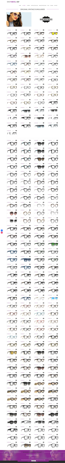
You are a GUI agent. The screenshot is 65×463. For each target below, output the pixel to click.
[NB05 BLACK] (39, 333)
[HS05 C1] (53, 225)
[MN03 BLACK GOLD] (53, 279)
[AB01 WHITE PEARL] (53, 140)
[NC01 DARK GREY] (12, 53)
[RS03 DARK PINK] (39, 91)
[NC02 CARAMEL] (25, 341)
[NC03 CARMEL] (53, 341)
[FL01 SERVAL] (25, 171)
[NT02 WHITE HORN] (39, 68)
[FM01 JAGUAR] (25, 209)
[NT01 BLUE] (12, 60)
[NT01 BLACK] (53, 53)
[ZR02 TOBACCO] (25, 434)
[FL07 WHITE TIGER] (39, 194)
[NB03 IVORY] (53, 318)
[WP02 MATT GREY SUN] (39, 418)
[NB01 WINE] (25, 302)
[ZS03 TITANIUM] (53, 122)
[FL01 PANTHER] (39, 171)
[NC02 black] (39, 341)
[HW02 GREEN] (39, 248)
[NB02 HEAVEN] (39, 310)
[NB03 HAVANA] (12, 325)
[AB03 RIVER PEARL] (12, 155)
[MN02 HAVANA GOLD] (39, 271)
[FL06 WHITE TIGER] (25, 186)
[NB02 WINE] (12, 310)
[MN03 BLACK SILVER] (39, 279)
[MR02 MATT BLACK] (39, 37)
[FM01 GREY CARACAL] (39, 209)
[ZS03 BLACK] (25, 122)
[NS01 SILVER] (53, 395)
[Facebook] (2, 230)
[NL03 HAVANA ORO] (53, 364)
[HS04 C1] (12, 225)
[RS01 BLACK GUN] (53, 76)
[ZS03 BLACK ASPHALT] (12, 122)
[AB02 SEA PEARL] (25, 147)
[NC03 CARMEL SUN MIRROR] (12, 349)
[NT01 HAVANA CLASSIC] (25, 60)
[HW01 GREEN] (39, 240)
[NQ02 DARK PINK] (39, 387)
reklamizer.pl (35, 461)
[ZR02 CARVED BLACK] (39, 434)
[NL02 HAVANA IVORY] (39, 356)
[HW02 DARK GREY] (53, 248)
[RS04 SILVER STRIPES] (39, 99)
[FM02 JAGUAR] (39, 217)
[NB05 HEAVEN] (12, 333)
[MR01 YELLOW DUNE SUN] (53, 29)
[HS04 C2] (25, 225)
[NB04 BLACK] (25, 325)
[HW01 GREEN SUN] (53, 240)
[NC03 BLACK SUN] (39, 349)
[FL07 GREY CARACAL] (25, 202)
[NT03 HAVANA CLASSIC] (25, 76)
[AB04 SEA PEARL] (25, 163)
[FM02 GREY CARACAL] (53, 217)
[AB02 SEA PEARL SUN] (39, 147)
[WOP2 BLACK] (12, 426)
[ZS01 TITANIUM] (39, 107)
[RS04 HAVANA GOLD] (25, 99)
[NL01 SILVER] (53, 349)
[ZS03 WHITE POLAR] (12, 130)
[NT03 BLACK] (53, 68)
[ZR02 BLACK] (53, 434)
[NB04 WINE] (39, 325)
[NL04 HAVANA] (53, 372)
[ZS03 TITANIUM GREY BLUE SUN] (39, 122)
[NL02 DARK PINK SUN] (39, 364)
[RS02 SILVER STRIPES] (12, 91)
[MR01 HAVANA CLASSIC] (39, 29)
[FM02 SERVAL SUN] (12, 217)
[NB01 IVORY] (39, 302)
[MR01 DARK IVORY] (25, 29)
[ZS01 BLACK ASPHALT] (53, 99)
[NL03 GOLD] (25, 372)
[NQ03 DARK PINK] (25, 395)
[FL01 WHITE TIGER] (12, 171)
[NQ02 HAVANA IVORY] (25, 387)
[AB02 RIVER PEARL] (12, 147)
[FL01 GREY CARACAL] (53, 171)
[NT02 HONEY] (25, 68)
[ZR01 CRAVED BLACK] (53, 426)
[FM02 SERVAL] (53, 209)
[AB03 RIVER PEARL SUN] (39, 155)
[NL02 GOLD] (12, 364)
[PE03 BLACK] (12, 418)
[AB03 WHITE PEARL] (53, 155)
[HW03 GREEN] (53, 256)
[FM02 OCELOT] (25, 217)
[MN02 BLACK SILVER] (53, 271)
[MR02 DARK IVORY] (25, 37)
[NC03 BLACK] (25, 349)
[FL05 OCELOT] (53, 178)
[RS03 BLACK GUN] (25, 91)
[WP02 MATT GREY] (25, 418)
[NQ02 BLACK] (53, 387)
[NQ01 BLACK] (12, 387)
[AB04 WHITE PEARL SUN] (39, 163)
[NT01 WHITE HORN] (39, 60)
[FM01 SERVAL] (39, 202)
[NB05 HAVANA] (25, 333)
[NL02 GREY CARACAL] (53, 356)
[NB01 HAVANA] (53, 302)
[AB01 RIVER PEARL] (12, 140)
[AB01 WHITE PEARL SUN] (39, 140)
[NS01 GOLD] (12, 403)
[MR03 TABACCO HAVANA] (53, 45)
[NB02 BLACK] (12, 318)
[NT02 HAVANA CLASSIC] (12, 68)
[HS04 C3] (39, 225)
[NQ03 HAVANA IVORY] (12, 395)
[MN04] (25, 287)
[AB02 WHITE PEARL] (53, 147)
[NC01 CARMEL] (12, 341)
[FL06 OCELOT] (12, 194)
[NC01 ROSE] (39, 53)
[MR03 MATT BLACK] (39, 45)
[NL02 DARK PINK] (25, 364)
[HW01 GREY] (25, 240)
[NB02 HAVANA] (53, 310)
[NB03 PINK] (39, 318)
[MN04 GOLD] (12, 287)
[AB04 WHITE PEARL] (12, 163)
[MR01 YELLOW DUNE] (12, 37)
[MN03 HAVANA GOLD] (25, 279)
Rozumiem (33, 460)
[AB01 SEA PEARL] (25, 140)
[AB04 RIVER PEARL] (53, 163)
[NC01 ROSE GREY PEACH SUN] (25, 53)
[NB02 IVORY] (25, 310)
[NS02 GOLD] (53, 403)
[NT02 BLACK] (53, 60)
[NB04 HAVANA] (53, 325)
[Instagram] (2, 232)
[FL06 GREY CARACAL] (25, 194)
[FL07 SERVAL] (53, 194)
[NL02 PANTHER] (25, 356)
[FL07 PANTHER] (12, 202)
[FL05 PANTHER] (39, 178)
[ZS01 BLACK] (12, 107)
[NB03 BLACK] (25, 318)
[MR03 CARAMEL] (25, 45)
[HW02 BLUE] (12, 256)
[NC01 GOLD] (53, 333)
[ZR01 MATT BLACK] (39, 426)
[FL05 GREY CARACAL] (12, 186)
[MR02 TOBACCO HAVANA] (53, 37)
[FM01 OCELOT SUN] (12, 209)
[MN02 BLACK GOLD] (12, 279)
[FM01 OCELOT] (53, 202)
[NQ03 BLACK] (39, 395)
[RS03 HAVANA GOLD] (53, 91)
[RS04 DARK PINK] (12, 99)
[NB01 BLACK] (12, 302)
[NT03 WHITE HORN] (39, 76)
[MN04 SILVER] (39, 287)
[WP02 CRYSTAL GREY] (53, 418)
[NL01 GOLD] (12, 356)
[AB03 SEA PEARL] (25, 155)
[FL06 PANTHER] (53, 186)
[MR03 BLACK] (12, 45)
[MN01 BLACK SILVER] (12, 271)
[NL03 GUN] (12, 372)
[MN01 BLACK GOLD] (25, 271)
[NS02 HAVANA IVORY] (39, 403)
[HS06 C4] (12, 240)
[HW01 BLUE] (12, 248)
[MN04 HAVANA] (53, 287)
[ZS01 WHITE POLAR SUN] (53, 107)
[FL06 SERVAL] (39, 186)
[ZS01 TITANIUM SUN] (25, 107)
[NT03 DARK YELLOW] (12, 76)
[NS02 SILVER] (25, 403)
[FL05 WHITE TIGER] (12, 178)
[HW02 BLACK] (39, 256)
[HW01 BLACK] (25, 248)
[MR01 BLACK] (12, 29)
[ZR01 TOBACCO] (25, 426)
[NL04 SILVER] (39, 372)
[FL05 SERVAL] (25, 178)
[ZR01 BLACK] (12, 434)
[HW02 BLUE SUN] (25, 256)
